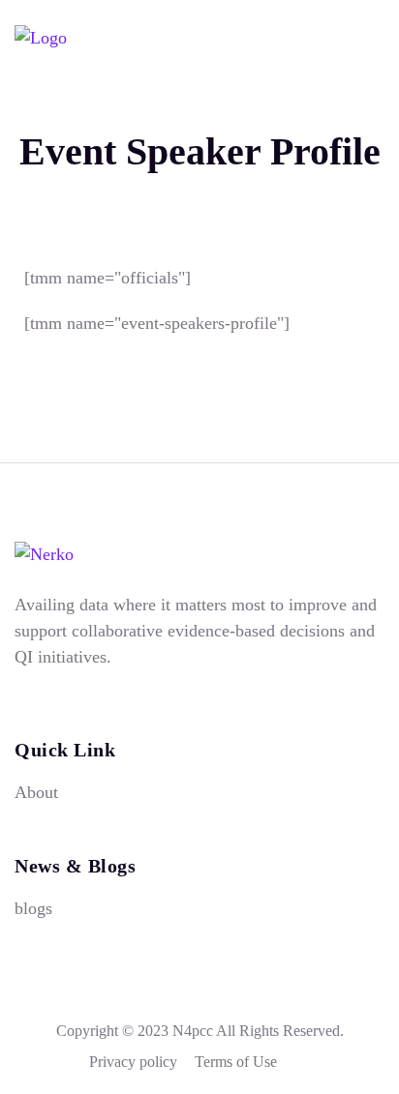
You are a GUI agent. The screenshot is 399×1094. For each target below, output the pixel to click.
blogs (33, 908)
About (36, 792)
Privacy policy (133, 1061)
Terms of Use (236, 1061)
